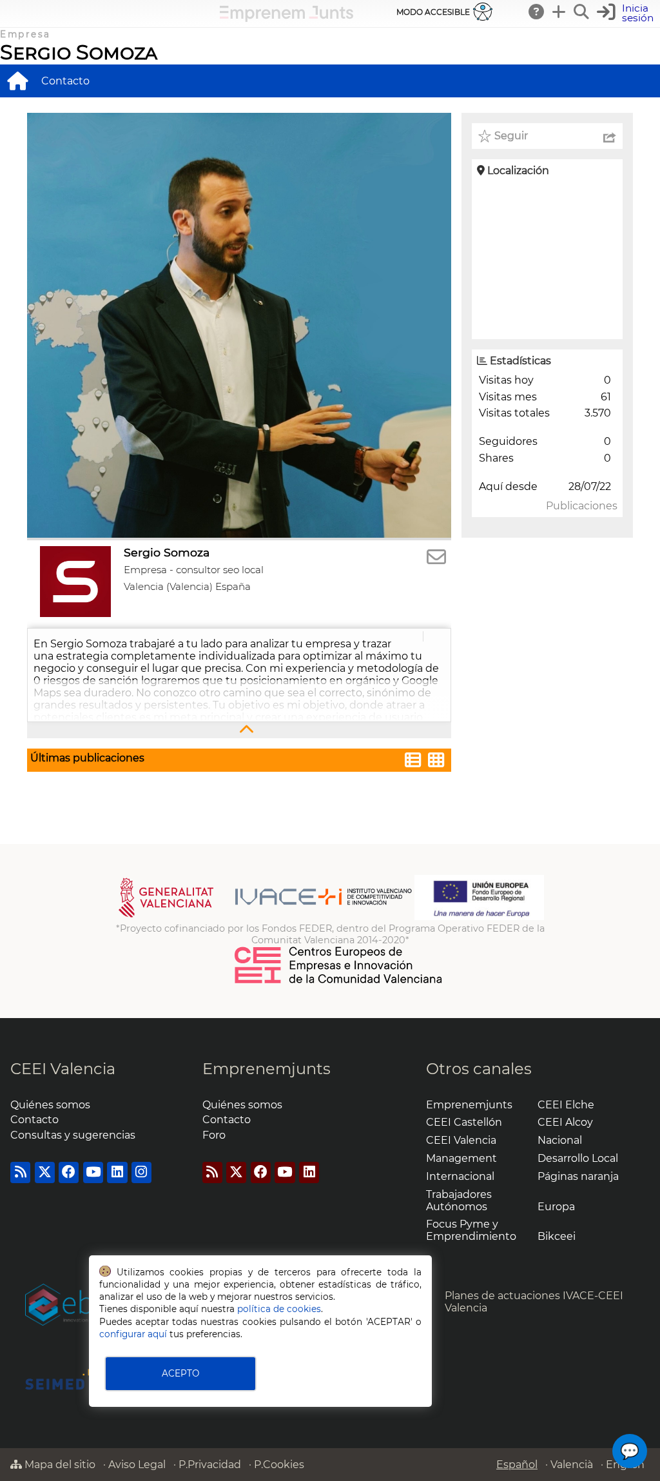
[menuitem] (17, 80)
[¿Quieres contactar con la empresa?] (436, 557)
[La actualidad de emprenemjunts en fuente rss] (212, 1172)
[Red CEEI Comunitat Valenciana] (339, 981)
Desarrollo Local (578, 1158)
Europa (556, 1207)
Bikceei (557, 1236)
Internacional (460, 1176)
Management (461, 1158)
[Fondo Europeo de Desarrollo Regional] (479, 917)
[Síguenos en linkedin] (117, 1172)
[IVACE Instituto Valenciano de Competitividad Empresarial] (265, 917)
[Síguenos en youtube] (93, 1172)
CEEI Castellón (464, 1122)
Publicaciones (581, 506)
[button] (627, 13)
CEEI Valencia (62, 1068)
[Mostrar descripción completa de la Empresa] (239, 730)
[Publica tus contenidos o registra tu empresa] (559, 12)
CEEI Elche (566, 1105)
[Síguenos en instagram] (141, 1172)
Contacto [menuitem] (65, 81)
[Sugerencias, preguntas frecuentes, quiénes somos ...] (536, 12)
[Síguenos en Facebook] (69, 1172)
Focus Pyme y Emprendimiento (471, 1230)
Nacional (560, 1140)
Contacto (34, 1119)
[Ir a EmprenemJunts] (286, 18)
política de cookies (279, 1309)
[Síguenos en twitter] (45, 1172)
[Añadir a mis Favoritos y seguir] (484, 136)
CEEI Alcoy (565, 1122)
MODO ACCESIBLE (433, 12)
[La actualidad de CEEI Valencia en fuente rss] (20, 1172)
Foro (214, 1135)
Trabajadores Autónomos (459, 1200)
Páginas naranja (578, 1176)
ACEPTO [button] (180, 1373)
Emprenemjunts (266, 1068)
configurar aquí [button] (133, 1334)
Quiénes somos (50, 1105)
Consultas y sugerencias (72, 1135)
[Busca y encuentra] (582, 12)
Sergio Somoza (78, 51)
